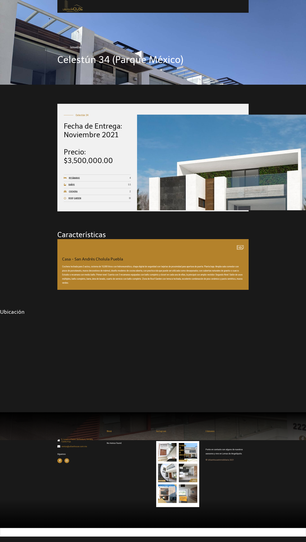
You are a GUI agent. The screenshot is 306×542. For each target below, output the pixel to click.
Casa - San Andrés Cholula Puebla (92, 259)
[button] (167, 452)
